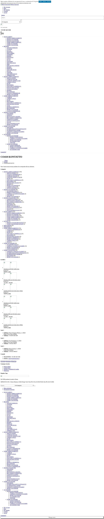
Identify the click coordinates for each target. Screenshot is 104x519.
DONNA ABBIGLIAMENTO (14, 38)
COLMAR (9, 49)
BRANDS (6, 46)
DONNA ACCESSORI (12, 39)
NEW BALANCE (11, 63)
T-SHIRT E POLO (11, 82)
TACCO (9, 122)
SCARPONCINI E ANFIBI (13, 130)
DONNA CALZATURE (13, 41)
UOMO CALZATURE (12, 45)
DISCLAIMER (10, 53)
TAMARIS (9, 72)
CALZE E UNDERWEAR (13, 93)
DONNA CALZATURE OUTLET (15, 222)
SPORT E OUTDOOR (12, 94)
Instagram (8, 361)
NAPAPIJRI (10, 61)
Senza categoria (7, 225)
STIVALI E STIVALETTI (13, 120)
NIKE (8, 64)
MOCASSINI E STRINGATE (14, 118)
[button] (3, 15)
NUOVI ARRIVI (8, 36)
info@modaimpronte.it (14, 358)
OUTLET (6, 221)
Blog (5, 8)
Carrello (6, 11)
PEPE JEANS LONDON (13, 65)
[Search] (21, 21)
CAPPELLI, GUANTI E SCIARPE (18, 138)
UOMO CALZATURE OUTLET (15, 224)
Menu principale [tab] (7, 388)
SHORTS (9, 90)
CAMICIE (9, 97)
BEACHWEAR (11, 91)
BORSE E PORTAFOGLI (16, 137)
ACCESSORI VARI (15, 141)
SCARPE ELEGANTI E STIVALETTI (16, 129)
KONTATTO (10, 57)
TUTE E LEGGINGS (12, 89)
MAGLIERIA (10, 85)
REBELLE (9, 68)
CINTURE (12, 142)
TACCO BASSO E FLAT (13, 123)
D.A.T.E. (9, 50)
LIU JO (8, 60)
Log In (5, 12)
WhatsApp (13, 361)
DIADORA (9, 52)
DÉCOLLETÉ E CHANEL (13, 116)
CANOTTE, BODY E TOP (13, 80)
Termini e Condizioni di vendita (11, 369)
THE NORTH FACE (12, 74)
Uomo (40, 1)
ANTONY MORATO (12, 47)
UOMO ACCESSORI (12, 43)
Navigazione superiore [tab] (9, 389)
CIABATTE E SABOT (12, 119)
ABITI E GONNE (11, 78)
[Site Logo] (10, 4)
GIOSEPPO (10, 54)
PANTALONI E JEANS (13, 87)
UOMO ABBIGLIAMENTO (14, 42)
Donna (44, 1)
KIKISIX (9, 56)
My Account (7, 7)
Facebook (3, 361)
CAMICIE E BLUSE (12, 79)
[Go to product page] (53, 265)
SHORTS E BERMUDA (13, 107)
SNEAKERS (10, 113)
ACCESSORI (7, 134)
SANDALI (9, 115)
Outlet (48, 1)
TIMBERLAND (11, 75)
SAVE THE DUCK (11, 69)
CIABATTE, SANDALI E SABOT (15, 131)
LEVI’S (9, 58)
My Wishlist (7, 10)
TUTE (8, 105)
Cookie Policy (7, 368)
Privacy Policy (7, 366)
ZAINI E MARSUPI (15, 145)
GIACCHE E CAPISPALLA (14, 86)
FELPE (8, 83)
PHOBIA (9, 67)
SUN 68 (9, 71)
